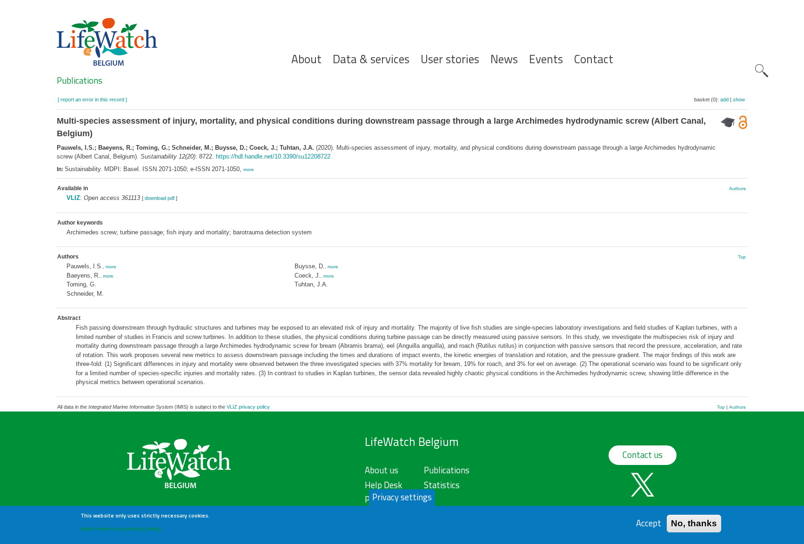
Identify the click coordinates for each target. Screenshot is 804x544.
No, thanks (694, 523)
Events (546, 59)
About (306, 59)
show (739, 99)
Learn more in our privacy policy (120, 528)
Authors (737, 188)
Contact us (643, 454)
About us (381, 470)
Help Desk (383, 484)
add (724, 99)
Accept (648, 523)
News (504, 59)
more (248, 169)
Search (761, 70)
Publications (79, 80)
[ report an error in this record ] (92, 99)
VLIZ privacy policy (248, 407)
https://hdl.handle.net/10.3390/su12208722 (273, 156)
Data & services (371, 59)
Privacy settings (402, 497)
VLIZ (73, 197)
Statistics (442, 484)
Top (742, 256)
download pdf (159, 198)
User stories (450, 59)
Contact (593, 59)
